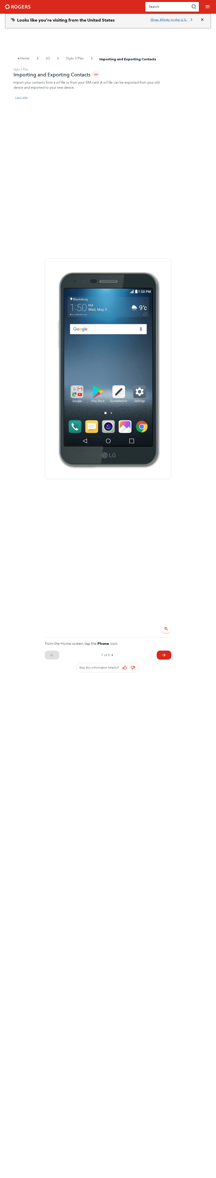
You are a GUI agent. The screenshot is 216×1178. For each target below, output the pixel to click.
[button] (194, 7)
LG (48, 58)
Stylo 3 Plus (75, 58)
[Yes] (125, 668)
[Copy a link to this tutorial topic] (96, 74)
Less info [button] (21, 98)
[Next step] (108, 368)
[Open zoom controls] (166, 629)
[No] (133, 668)
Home (25, 58)
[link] (172, 20)
